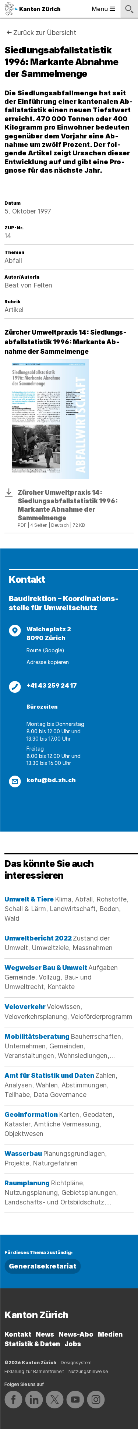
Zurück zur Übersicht (44, 32)
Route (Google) (45, 650)
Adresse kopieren (47, 662)
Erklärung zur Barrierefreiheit (34, 1371)
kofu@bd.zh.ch (51, 780)
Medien (110, 1334)
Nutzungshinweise (88, 1371)
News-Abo (76, 1334)
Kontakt (17, 1334)
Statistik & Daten (32, 1344)
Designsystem (76, 1362)
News (45, 1334)
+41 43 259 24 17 (51, 685)
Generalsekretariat (42, 1266)
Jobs (72, 1344)
